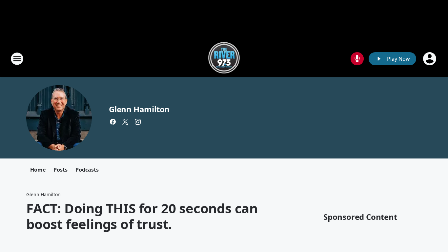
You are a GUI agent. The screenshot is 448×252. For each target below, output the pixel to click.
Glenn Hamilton (139, 109)
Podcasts (87, 169)
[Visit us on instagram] (138, 122)
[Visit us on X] (125, 122)
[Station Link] (224, 58)
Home (38, 169)
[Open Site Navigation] (17, 58)
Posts (60, 169)
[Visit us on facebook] (113, 122)
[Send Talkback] (357, 58)
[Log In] (430, 58)
